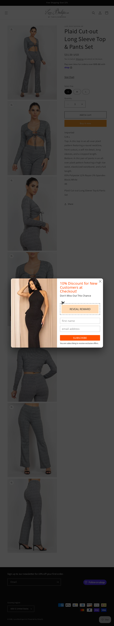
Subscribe (80, 338)
